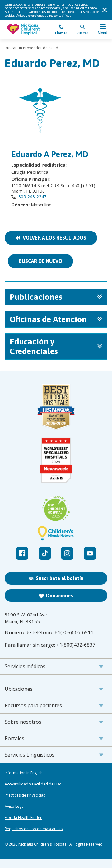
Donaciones (59, 595)
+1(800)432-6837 (75, 644)
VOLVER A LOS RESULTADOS (53, 238)
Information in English (24, 773)
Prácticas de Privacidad (25, 795)
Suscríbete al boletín (59, 578)
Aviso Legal (15, 806)
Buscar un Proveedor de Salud (31, 48)
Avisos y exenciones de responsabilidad (44, 15)
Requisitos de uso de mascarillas (34, 828)
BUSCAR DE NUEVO (40, 261)
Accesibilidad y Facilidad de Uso (33, 784)
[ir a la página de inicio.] (30, 29)
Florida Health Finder (23, 817)
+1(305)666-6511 (73, 632)
